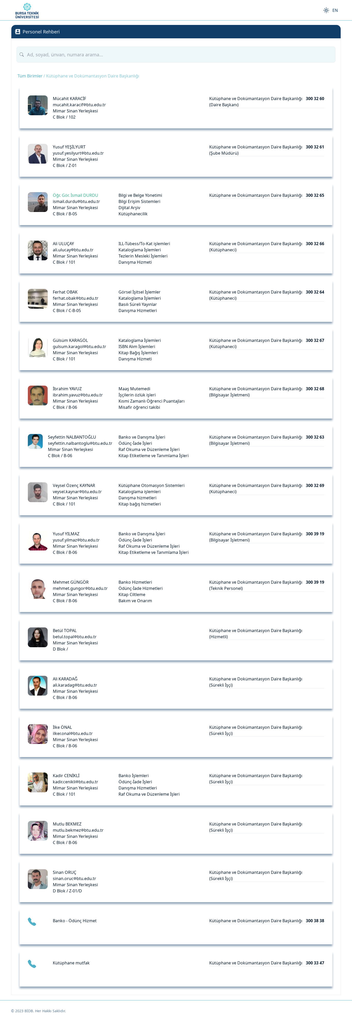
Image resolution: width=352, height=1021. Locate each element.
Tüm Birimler (30, 76)
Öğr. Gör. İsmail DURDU (75, 195)
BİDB (28, 1010)
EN (335, 10)
